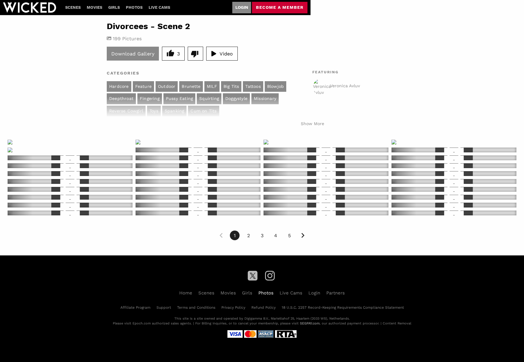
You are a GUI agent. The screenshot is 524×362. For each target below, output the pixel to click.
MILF (212, 86)
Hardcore (119, 86)
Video (226, 53)
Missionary (265, 98)
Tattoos (252, 86)
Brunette (191, 86)
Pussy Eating (179, 98)
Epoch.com (142, 323)
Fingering (150, 98)
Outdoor (166, 86)
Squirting (209, 98)
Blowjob (275, 86)
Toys (153, 111)
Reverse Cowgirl (126, 111)
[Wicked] (29, 7)
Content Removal (397, 323)
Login (241, 7)
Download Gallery (132, 53)
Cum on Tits (203, 111)
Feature (143, 86)
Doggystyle (236, 98)
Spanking (174, 111)
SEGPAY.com (310, 323)
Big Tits (231, 86)
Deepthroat (121, 98)
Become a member (280, 7)
